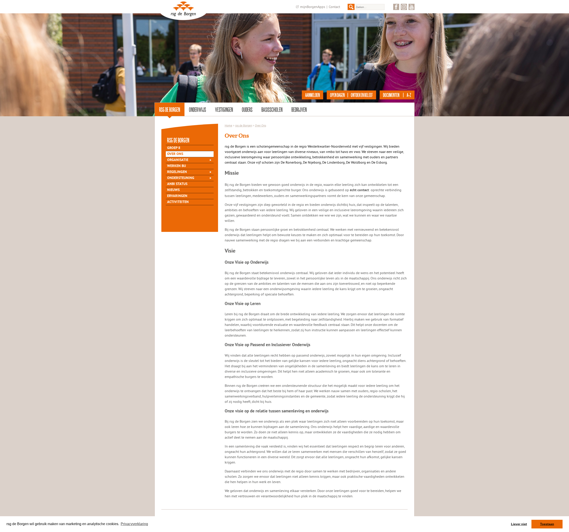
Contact (334, 6)
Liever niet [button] (519, 524)
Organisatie (177, 160)
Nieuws (173, 190)
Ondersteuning (180, 178)
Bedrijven (299, 109)
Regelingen (177, 172)
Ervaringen (177, 196)
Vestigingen (224, 109)
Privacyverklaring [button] (134, 524)
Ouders (247, 109)
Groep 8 (173, 148)
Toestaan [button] (547, 524)
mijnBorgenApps (312, 6)
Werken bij (176, 166)
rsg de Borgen (169, 109)
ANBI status (177, 184)
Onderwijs (197, 109)
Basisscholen (271, 109)
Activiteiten (178, 202)
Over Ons (175, 154)
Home (228, 125)
